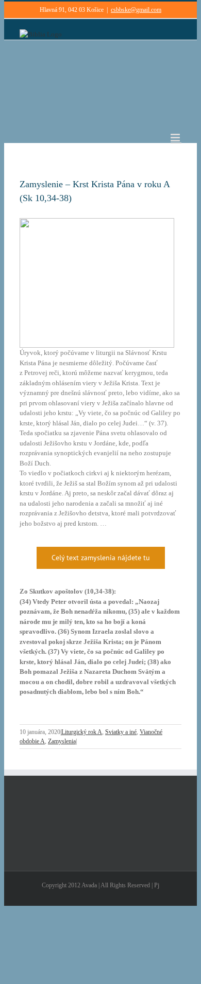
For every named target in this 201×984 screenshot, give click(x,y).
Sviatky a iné (121, 732)
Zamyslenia (62, 741)
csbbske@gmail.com (136, 9)
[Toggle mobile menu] (176, 137)
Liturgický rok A (81, 732)
